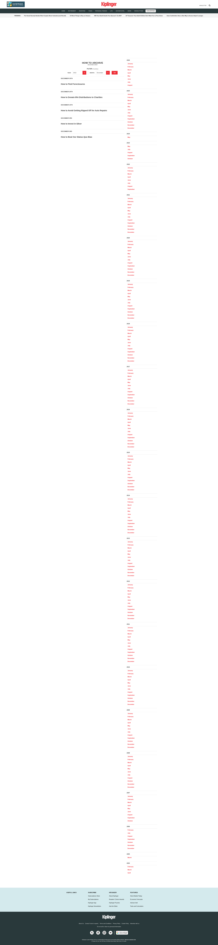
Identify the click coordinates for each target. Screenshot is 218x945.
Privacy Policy (116, 923)
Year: (69, 72)
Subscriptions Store (94, 896)
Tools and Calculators (136, 906)
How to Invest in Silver (71, 124)
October (130, 122)
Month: (92, 72)
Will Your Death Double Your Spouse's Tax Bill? (108, 15)
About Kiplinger (113, 896)
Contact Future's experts (91, 923)
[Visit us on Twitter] (92, 933)
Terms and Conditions (105, 923)
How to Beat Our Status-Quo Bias (76, 137)
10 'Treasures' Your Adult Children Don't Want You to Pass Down (144, 15)
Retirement (72, 11)
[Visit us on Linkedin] (110, 933)
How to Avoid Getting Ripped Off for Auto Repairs (84, 110)
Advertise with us (134, 923)
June (129, 79)
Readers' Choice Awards (116, 899)
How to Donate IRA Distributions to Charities (81, 97)
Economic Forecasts (136, 899)
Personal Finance (101, 11)
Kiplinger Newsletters (94, 906)
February (130, 67)
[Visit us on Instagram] (104, 933)
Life (111, 11)
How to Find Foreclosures (73, 84)
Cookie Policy (125, 923)
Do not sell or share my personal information (109, 926)
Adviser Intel (120, 11)
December (131, 128)
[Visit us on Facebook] (98, 933)
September (131, 119)
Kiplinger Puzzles (114, 903)
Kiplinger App (92, 903)
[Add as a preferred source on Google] (121, 933)
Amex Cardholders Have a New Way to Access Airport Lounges (185, 15)
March (130, 70)
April (129, 73)
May (129, 76)
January (130, 63)
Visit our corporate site (130, 939)
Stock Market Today (136, 896)
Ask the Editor (113, 906)
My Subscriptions (93, 899)
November (131, 125)
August (130, 85)
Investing (82, 11)
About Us (81, 923)
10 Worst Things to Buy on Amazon (80, 15)
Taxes (90, 11)
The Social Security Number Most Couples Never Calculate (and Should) (45, 15)
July (129, 82)
